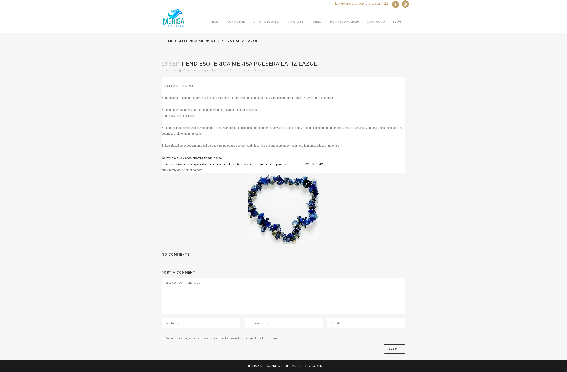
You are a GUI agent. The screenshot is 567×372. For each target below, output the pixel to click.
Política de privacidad (302, 366)
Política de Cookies (262, 366)
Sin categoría (201, 70)
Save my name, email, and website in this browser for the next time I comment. (222, 338)
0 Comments (239, 70)
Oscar (221, 70)
